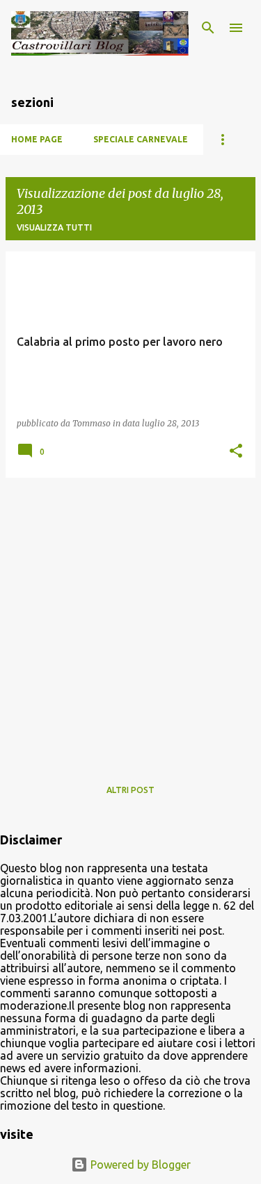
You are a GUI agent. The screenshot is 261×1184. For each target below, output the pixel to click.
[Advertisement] (130, 619)
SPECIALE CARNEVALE (140, 139)
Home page (37, 139)
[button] (236, 451)
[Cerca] (208, 27)
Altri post (130, 789)
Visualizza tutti (54, 227)
